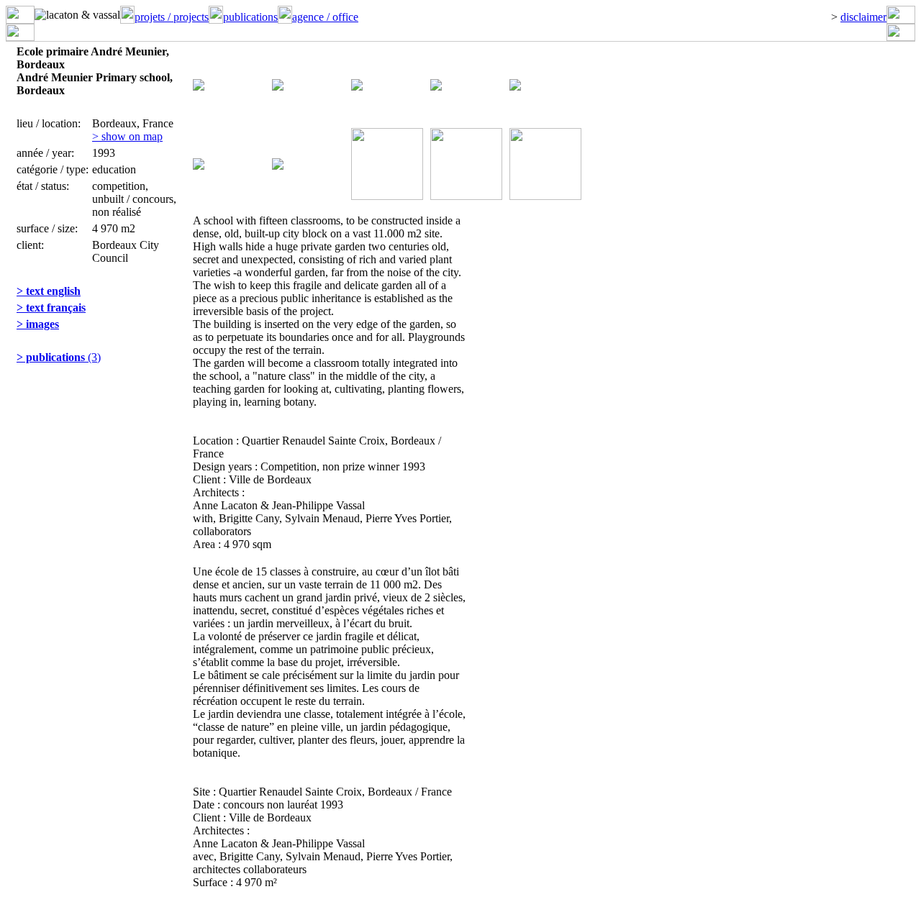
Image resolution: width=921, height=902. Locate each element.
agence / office (325, 17)
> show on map (127, 136)
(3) (59, 357)
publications (250, 17)
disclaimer (863, 17)
